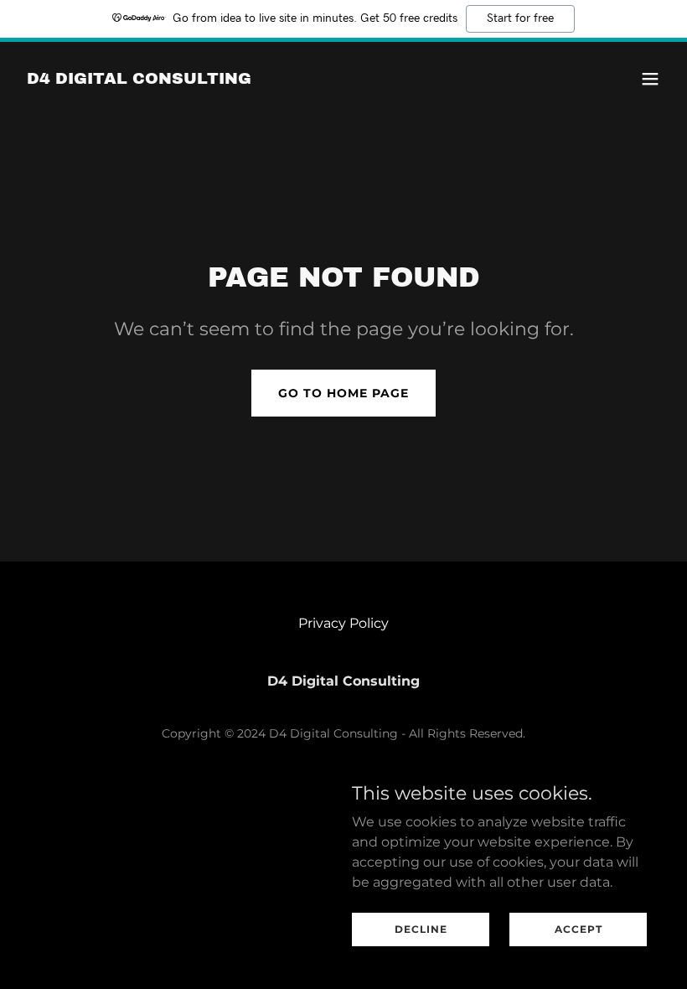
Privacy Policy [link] (343, 623)
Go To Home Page (343, 393)
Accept (578, 929)
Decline (421, 929)
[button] (650, 79)
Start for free (520, 18)
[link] (139, 79)
